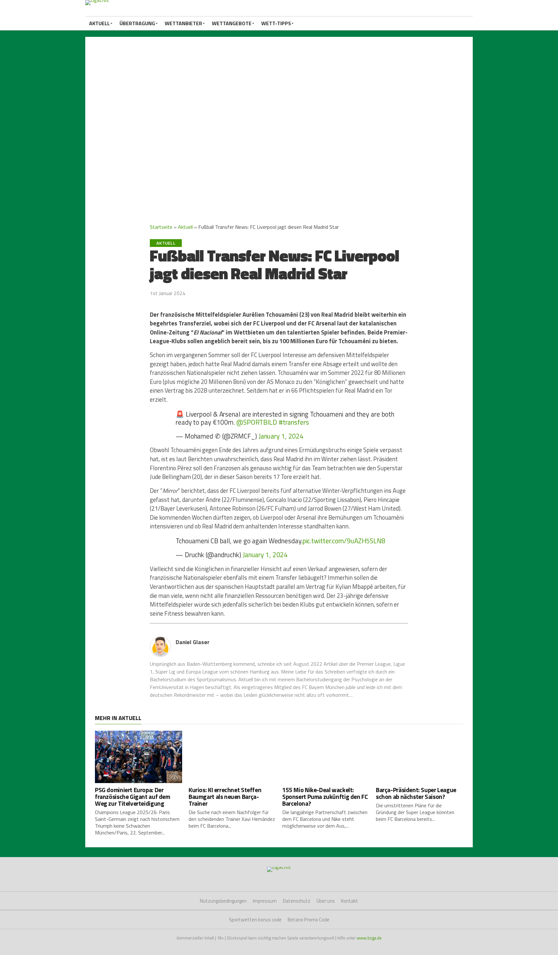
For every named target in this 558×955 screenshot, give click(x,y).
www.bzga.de (369, 938)
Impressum (265, 901)
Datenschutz (296, 901)
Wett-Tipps (276, 23)
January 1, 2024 (281, 436)
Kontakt (349, 901)
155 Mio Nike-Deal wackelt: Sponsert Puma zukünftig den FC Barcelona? (325, 796)
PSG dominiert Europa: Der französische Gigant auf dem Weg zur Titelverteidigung (132, 796)
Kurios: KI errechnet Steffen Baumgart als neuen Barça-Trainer (225, 796)
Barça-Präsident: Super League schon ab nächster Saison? (416, 793)
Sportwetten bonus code (255, 919)
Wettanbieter (183, 23)
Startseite (161, 227)
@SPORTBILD (256, 422)
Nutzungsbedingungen (223, 901)
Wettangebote (232, 23)
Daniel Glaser (193, 642)
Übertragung (137, 23)
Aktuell (99, 23)
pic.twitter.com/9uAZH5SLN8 (344, 541)
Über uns (325, 901)
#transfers (294, 422)
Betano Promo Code (308, 919)
